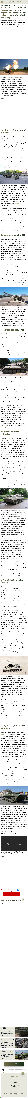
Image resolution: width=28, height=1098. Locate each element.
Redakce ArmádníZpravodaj (8, 20)
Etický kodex (14, 1085)
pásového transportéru (14, 480)
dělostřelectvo (13, 1069)
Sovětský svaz (24, 1069)
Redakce (14, 1081)
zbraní (2, 822)
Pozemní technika (10, 5)
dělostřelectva (20, 203)
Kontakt (14, 1080)
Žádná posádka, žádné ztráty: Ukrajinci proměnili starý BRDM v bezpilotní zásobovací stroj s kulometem (7, 1033)
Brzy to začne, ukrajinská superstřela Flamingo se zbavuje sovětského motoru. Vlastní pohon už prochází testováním (7, 1046)
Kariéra (14, 1082)
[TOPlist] (3, 1097)
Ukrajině (3, 734)
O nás (14, 1086)
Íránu (2, 600)
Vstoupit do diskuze (12, 894)
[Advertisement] (14, 44)
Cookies (14, 1084)
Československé (21, 338)
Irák (18, 1069)
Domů (2, 5)
